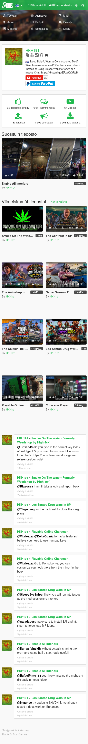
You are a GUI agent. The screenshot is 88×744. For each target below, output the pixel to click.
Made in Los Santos (14, 734)
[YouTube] (32, 55)
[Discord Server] (46, 55)
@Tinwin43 (25, 447)
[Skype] (27, 55)
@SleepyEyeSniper (30, 594)
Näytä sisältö (26, 464)
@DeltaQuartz (43, 536)
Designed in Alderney (15, 730)
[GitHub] (41, 55)
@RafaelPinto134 (29, 675)
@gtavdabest (26, 621)
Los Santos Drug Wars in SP (51, 504)
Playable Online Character (49, 531)
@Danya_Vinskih (29, 648)
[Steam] (37, 55)
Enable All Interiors (44, 644)
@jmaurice (24, 702)
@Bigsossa (25, 486)
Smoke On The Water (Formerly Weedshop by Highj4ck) (46, 440)
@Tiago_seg (26, 509)
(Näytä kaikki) (58, 201)
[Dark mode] (76, 5)
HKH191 (32, 50)
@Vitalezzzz (25, 536)
